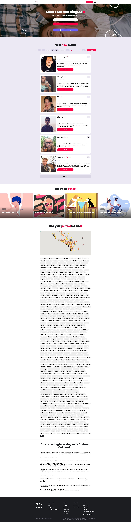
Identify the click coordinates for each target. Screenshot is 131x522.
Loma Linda (83, 343)
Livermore (77, 283)
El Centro (71, 320)
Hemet (49, 288)
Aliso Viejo (68, 313)
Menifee (77, 281)
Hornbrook (67, 378)
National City (62, 405)
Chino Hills (43, 288)
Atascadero (43, 336)
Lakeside (48, 348)
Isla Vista (66, 339)
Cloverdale (71, 376)
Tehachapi (77, 364)
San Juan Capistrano (66, 327)
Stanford (79, 357)
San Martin (73, 382)
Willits (67, 373)
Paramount (43, 313)
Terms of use (66, 507)
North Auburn (67, 410)
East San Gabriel (54, 399)
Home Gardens (76, 408)
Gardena (43, 306)
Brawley (48, 343)
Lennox (53, 431)
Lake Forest (84, 286)
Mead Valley (43, 417)
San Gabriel (65, 417)
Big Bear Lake (64, 387)
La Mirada (58, 318)
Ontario (59, 265)
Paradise (63, 341)
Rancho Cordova (61, 293)
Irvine (80, 260)
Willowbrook (77, 412)
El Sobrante (58, 415)
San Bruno (43, 323)
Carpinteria (80, 362)
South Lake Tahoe (71, 348)
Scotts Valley (56, 366)
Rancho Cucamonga (67, 265)
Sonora (42, 385)
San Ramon (75, 293)
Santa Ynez (80, 382)
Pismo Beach (51, 382)
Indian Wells (74, 378)
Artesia (73, 357)
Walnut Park (43, 419)
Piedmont (51, 369)
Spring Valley (44, 334)
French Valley (78, 403)
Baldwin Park (83, 293)
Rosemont (60, 346)
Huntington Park (86, 306)
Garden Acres (68, 408)
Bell (84, 327)
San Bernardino (62, 263)
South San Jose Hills (69, 394)
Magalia (49, 428)
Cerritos (86, 313)
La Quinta (63, 323)
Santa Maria (81, 276)
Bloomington (83, 350)
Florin (53, 318)
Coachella (43, 320)
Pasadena (74, 270)
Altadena (77, 422)
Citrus (81, 428)
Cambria (83, 371)
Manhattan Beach (77, 327)
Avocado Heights (75, 396)
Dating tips (85, 509)
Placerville (82, 410)
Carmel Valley (70, 371)
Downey (61, 276)
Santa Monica (44, 286)
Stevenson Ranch (84, 399)
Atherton (77, 371)
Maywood (75, 341)
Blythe (79, 352)
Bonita (76, 428)
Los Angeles (43, 258)
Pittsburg (48, 295)
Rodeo (78, 433)
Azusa (68, 316)
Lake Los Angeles (64, 399)
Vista (54, 281)
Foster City (77, 329)
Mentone (50, 371)
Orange (81, 270)
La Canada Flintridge (58, 352)
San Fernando (52, 412)
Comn (88, 433)
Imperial (65, 355)
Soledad (69, 341)
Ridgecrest (59, 339)
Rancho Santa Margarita (68, 318)
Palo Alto (77, 299)
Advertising (65, 513)
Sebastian (60, 57)
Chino (82, 281)
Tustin (81, 290)
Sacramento (77, 258)
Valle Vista (55, 357)
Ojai (70, 387)
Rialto (68, 279)
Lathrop (86, 426)
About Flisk (65, 505)
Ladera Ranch (85, 408)
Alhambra (88, 288)
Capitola (61, 424)
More (42, 435)
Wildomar (56, 325)
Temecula (71, 274)
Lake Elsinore (69, 295)
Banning (56, 334)
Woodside (43, 376)
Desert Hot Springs (45, 339)
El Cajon (49, 281)
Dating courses (86, 505)
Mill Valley (50, 417)
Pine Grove (43, 382)
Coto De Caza (44, 415)
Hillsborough (44, 369)
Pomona (49, 270)
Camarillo (57, 297)
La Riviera (86, 419)
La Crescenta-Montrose (46, 392)
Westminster (52, 286)
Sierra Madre (61, 412)
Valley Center (55, 385)
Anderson (57, 369)
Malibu (71, 364)
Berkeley (43, 274)
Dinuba (48, 346)
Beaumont (55, 313)
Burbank (74, 279)
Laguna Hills (43, 410)
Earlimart (43, 378)
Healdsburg (72, 415)
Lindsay (68, 362)
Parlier (73, 359)
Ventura (56, 276)
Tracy (87, 281)
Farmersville (64, 369)
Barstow (54, 346)
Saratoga (62, 336)
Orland (62, 373)
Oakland (43, 260)
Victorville (83, 272)
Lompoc (69, 323)
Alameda (47, 293)
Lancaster (70, 267)
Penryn (85, 380)
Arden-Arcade (81, 279)
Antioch (50, 276)
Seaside (70, 332)
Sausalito (87, 382)
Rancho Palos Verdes (77, 323)
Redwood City (76, 286)
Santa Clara (54, 272)
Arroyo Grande (72, 355)
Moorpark (43, 327)
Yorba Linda (43, 299)
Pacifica (68, 325)
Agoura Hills (43, 352)
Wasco (83, 433)
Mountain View (74, 288)
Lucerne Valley (59, 380)
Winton (68, 433)
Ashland (73, 346)
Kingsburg (43, 366)
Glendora (62, 313)
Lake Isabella (56, 373)
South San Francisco (85, 297)
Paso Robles (83, 332)
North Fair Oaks (70, 401)
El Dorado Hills (51, 320)
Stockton (75, 260)
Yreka (76, 385)
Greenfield (80, 355)
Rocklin (82, 295)
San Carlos (62, 334)
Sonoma (52, 433)
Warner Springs (63, 385)
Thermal (48, 385)
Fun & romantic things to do (88, 512)
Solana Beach (69, 412)
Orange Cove (44, 387)
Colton (70, 309)
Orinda (49, 352)
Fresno (71, 258)
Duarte (42, 431)
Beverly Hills (43, 332)
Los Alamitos (51, 410)
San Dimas (50, 332)
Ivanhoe (81, 378)
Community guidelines (53, 509)
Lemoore (43, 341)
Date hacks (85, 507)
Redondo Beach (64, 299)
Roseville (62, 270)
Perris (58, 290)
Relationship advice (87, 514)
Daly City (43, 279)
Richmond (67, 276)
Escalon (49, 378)
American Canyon (65, 396)
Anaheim (56, 260)
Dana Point (63, 332)
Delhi (83, 364)
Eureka (87, 341)
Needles (75, 380)
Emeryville (66, 415)
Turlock (42, 295)
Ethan (59, 77)
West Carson (51, 419)
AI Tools (50, 505)
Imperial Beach (44, 401)
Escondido (55, 270)
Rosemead (77, 311)
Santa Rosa (83, 265)
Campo (65, 376)
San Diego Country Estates (79, 387)
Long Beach (85, 258)
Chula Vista (86, 260)
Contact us (76, 507)
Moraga (63, 431)
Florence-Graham (59, 302)
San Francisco (64, 258)
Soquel (57, 433)
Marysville (66, 364)
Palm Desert (53, 311)
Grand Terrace (86, 403)
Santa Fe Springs (74, 399)
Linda (42, 355)
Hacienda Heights (45, 311)
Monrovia (43, 426)
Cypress (48, 318)
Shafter (60, 428)
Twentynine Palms (55, 341)
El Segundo (79, 419)
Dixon (54, 350)
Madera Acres (59, 410)
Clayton (88, 364)
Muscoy (69, 431)
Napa (42, 293)
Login (84, 2)
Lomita (58, 431)
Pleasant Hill (55, 329)
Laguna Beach (61, 348)
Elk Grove (76, 265)
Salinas (82, 267)
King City (49, 362)
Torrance (68, 270)
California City (84, 396)
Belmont (43, 343)
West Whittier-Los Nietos (46, 389)
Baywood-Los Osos (82, 373)
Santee (73, 306)
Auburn (54, 362)
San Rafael (67, 306)
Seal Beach (79, 346)
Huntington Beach (51, 265)
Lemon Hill (43, 422)
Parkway (54, 428)
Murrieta (65, 274)
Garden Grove (56, 267)
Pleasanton (52, 290)
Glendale (43, 265)
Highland (43, 309)
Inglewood (74, 276)
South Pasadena (79, 401)
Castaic (59, 355)
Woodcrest (63, 422)
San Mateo (57, 279)
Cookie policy (66, 511)
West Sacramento (62, 311)
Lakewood (86, 290)
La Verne (51, 334)
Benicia (72, 339)
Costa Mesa (43, 276)
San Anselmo (58, 417)
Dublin (82, 299)
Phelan (85, 431)
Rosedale (43, 357)
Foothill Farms (85, 329)
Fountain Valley (77, 309)
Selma (77, 343)
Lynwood (51, 297)
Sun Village (86, 417)
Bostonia (49, 424)
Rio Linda (49, 426)
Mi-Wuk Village (68, 380)
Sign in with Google (67, 30)
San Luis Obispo (79, 318)
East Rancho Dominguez (59, 392)
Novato (65, 309)
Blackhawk (58, 419)
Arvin (50, 350)
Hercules (54, 343)
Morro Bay (76, 369)
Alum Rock (83, 422)
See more (65, 176)
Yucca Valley (44, 350)
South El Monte (79, 405)
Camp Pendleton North (46, 373)
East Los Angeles (79, 274)
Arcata (71, 428)
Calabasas (66, 346)
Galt (48, 341)
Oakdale (43, 346)
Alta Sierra (73, 373)
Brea (83, 320)
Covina (86, 428)
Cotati (80, 385)
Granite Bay (79, 348)
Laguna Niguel (68, 297)
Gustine (61, 378)
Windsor (84, 339)
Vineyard (53, 339)
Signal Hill (80, 417)
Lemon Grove (80, 415)
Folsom (70, 290)
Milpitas (76, 290)
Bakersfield (49, 260)
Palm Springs (85, 316)
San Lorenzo (73, 417)
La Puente (49, 325)
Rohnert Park (77, 320)
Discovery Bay (61, 403)
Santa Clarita (85, 263)
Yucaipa (71, 311)
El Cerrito (72, 419)
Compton (56, 371)
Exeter (70, 369)
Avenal (86, 362)
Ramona (85, 352)
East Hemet (65, 419)
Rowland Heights (61, 316)
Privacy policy (66, 509)
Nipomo (86, 355)
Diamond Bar (59, 309)
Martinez (62, 325)
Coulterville (78, 376)
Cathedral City (50, 309)
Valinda (65, 428)
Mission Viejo (44, 283)
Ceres (73, 316)
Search (91, 50)
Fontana (55, 263)
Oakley (80, 431)
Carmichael (50, 302)
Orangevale (63, 329)
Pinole (42, 433)
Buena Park (64, 290)
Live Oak (49, 357)
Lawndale (76, 332)
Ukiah (84, 357)
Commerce (67, 424)
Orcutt (49, 336)
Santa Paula (76, 336)
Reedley (60, 343)
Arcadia (61, 306)
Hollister (86, 323)
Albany (69, 350)
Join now (89, 2)
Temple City (57, 327)
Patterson (54, 348)
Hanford (79, 306)
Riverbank (71, 343)
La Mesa (55, 306)
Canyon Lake (80, 366)
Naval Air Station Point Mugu (62, 382)
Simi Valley (71, 272)
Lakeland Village (55, 396)
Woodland (56, 304)
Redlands (76, 295)
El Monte (87, 274)
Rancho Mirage (70, 405)
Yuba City (76, 297)
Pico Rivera (49, 304)
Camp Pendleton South (46, 394)
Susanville (43, 359)
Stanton (73, 325)
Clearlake (68, 359)
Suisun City (68, 336)
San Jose (57, 258)
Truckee (67, 357)
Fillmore (80, 424)
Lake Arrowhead (44, 380)
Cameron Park (59, 408)
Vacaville (43, 281)
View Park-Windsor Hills (59, 389)
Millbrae (86, 348)
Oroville (47, 355)
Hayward (64, 267)
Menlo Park (48, 329)
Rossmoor (55, 426)
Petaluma (43, 304)
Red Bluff (43, 362)
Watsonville (84, 311)
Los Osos (43, 428)
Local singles (51, 507)
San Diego (50, 258)
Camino (60, 376)
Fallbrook (57, 332)
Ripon (88, 357)
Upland (53, 293)
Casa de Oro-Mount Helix (72, 389)
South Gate (55, 283)
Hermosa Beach (44, 405)
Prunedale (67, 352)
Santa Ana (68, 260)
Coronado (73, 352)
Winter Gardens (44, 403)
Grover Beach (61, 362)
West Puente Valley (80, 394)
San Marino (56, 422)
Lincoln (42, 318)
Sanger (65, 343)
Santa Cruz (43, 302)
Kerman (49, 359)
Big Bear (63, 371)
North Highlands (44, 316)
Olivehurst (51, 364)
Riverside (62, 260)
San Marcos (59, 281)
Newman (75, 431)
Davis (87, 295)
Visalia (42, 272)
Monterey (78, 339)
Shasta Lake (43, 371)
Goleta (69, 334)
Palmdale (77, 267)
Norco (73, 433)
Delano (49, 313)
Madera (50, 299)
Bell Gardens (44, 408)
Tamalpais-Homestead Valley (68, 366)
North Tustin (75, 410)
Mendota (87, 366)
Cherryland (84, 412)
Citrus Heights (68, 286)
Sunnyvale (43, 270)
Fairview (82, 369)
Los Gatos (55, 336)
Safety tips (76, 505)
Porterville (87, 304)
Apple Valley (55, 295)
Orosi (80, 380)
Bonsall (54, 376)
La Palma (74, 426)
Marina (42, 348)
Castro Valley (53, 403)
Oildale (42, 329)
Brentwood (56, 299)
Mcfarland (49, 422)
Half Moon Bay (44, 364)
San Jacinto (53, 316)
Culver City (51, 415)
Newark (74, 313)
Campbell (50, 323)
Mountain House (61, 401)
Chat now (65, 69)
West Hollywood (81, 325)
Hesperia (71, 281)
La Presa (80, 426)
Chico (65, 281)
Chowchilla (53, 355)
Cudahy (86, 346)
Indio (50, 283)
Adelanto (70, 422)
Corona (49, 267)
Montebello (63, 304)
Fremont (43, 263)
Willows (71, 385)
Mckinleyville (52, 401)
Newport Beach (44, 290)
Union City (62, 295)
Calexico (55, 424)
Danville (64, 320)
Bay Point (43, 424)
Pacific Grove (56, 359)
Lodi (62, 297)
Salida (47, 433)
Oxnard (78, 263)
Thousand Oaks (63, 272)
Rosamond (75, 350)
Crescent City (86, 376)
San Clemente (69, 302)
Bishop (49, 376)
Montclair (43, 325)
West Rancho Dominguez (72, 392)
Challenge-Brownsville (54, 387)
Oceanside (43, 267)
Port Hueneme (44, 412)
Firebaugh (55, 378)
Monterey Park (80, 304)
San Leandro (60, 286)
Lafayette (82, 341)
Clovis (60, 274)
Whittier (67, 288)
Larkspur (49, 366)
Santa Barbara (69, 283)
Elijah (59, 117)
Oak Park (74, 362)
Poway (78, 316)
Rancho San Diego (61, 350)
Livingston (84, 359)
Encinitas (87, 302)
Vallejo (77, 272)
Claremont (49, 327)
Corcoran (74, 424)
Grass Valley (59, 364)
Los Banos (56, 323)
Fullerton (86, 270)
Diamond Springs (45, 399)
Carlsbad (54, 274)
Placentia (80, 313)
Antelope (87, 318)
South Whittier (71, 304)
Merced (81, 288)
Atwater (83, 336)
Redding (62, 283)
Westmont (70, 329)
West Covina (50, 279)
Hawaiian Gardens (45, 396)
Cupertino (49, 306)
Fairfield (48, 274)
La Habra (76, 302)
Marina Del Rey (53, 405)
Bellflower (69, 293)
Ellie (58, 97)
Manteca (62, 288)
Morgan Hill (58, 320)
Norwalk (63, 279)
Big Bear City (51, 408)
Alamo (78, 359)
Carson (83, 283)
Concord (48, 272)
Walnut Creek (44, 297)
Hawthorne (55, 288)
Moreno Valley (71, 263)
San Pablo (62, 426)
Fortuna (68, 426)
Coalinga (62, 357)
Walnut (63, 433)
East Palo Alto (70, 403)
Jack (59, 137)
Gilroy (81, 302)
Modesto (49, 263)
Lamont (47, 431)
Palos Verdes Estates (58, 394)
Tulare (71, 299)
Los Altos (86, 424)
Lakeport (52, 380)
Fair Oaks (75, 334)
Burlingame (81, 334)
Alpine (62, 359)
